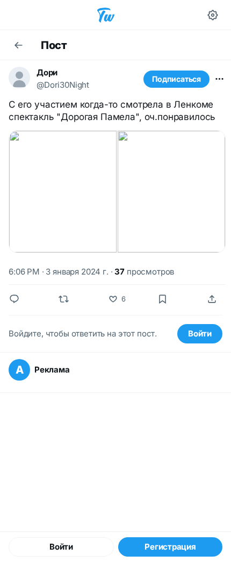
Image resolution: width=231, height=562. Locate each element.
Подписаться (176, 78)
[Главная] (105, 15)
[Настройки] (212, 15)
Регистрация (170, 547)
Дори (47, 72)
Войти (200, 333)
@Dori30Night (63, 85)
